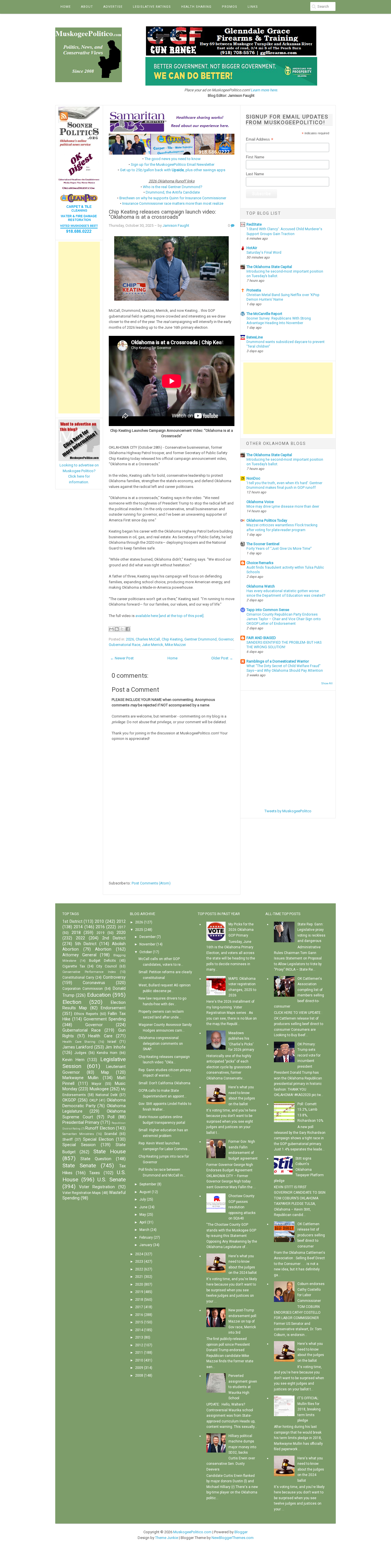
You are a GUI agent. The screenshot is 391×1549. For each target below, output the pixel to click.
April (142, 1222)
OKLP (93, 1100)
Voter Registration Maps (81, 1193)
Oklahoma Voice (260, 502)
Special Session (79, 1144)
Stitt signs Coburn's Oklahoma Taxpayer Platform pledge (299, 1169)
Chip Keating (172, 639)
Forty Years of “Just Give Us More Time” (278, 549)
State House (109, 1151)
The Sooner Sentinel (262, 544)
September (147, 1184)
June (143, 1207)
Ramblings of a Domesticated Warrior (277, 661)
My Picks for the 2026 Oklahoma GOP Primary (241, 929)
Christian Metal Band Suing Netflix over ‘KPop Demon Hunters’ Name (282, 297)
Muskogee (99, 1089)
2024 (139, 1254)
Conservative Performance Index (89, 972)
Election (71, 1002)
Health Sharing (196, 7)
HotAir (251, 248)
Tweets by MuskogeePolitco (287, 811)
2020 (121, 932)
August (145, 1192)
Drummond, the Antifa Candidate (173, 192)
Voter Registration (97, 1187)
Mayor (96, 1084)
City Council (106, 966)
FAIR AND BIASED (261, 638)
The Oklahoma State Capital (269, 267)
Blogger (241, 1532)
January (145, 1245)
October (145, 952)
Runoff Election (99, 1128)
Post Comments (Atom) (151, 883)
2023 (139, 1262)
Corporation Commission (82, 989)
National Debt (107, 1095)
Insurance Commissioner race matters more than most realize (172, 203)
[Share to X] (122, 629)
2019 (100, 933)
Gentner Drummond (200, 639)
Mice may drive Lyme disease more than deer (282, 506)
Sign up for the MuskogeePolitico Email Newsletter (172, 164)
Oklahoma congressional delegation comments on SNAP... (161, 1043)
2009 (139, 1368)
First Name (255, 157)
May (142, 1215)
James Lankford (77, 1047)
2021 (139, 1277)
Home (65, 7)
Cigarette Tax (73, 966)
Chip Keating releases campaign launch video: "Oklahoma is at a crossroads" (162, 214)
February (146, 1237)
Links (253, 7)
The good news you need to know (173, 159)
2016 (100, 927)
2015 (139, 1322)
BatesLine (254, 337)
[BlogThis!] (117, 629)
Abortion (103, 949)
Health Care (100, 1036)
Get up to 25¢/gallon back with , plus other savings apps (172, 170)
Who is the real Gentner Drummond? (172, 187)
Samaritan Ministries (78, 1134)
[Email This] (111, 629)
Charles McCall (148, 639)
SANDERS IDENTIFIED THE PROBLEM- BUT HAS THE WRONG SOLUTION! (283, 645)
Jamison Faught (176, 225)
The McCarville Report (264, 314)
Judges (80, 1053)
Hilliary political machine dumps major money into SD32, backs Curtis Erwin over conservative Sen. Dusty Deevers (231, 1452)
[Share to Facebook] (128, 629)
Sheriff (67, 1140)
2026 (130, 639)
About (87, 7)
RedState (254, 224)
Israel (111, 1042)
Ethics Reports (86, 1014)
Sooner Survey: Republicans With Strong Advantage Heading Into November (278, 320)
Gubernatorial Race (124, 645)
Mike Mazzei (175, 645)
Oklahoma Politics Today (266, 520)
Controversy (114, 977)
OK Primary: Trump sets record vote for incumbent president (309, 1055)
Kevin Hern (73, 1059)
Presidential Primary (80, 1122)
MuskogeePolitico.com (192, 1532)
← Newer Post (122, 658)
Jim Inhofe (115, 1047)
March (144, 1230)
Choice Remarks (259, 563)
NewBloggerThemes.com (233, 1538)
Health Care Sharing (78, 1042)
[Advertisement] (79, 327)
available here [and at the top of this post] (169, 616)
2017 (122, 927)
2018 (76, 932)
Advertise (113, 7)
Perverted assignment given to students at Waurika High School (242, 1387)
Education (99, 995)
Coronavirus (94, 982)
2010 (99, 921)
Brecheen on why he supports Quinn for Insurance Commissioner (172, 198)
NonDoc (253, 478)
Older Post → (222, 658)
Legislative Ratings (152, 7)
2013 (139, 1337)
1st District (72, 921)
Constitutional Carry (78, 977)
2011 (139, 1353)
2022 (80, 938)
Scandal (110, 1134)
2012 (121, 921)
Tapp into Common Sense (267, 610)
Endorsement (113, 1008)
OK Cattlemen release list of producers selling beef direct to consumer (311, 1235)
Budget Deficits (102, 961)
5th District (86, 943)
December (147, 937)
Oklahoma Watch (260, 586)
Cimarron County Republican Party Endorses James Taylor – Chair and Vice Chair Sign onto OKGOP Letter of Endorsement (283, 619)
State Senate (79, 1165)
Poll (111, 1117)
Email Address (259, 139)
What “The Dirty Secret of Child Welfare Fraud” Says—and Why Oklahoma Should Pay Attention (284, 668)
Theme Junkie (166, 1538)
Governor (225, 639)
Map (105, 1072)
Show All (327, 683)
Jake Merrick (152, 645)
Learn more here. (264, 90)
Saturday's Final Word (263, 253)
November (147, 944)
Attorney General (79, 955)
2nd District (114, 938)
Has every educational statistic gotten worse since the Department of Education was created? (285, 593)
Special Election (98, 1139)
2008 (139, 1375)
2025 (139, 930)
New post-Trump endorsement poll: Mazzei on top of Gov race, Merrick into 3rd (242, 1321)
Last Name (255, 174)
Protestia (253, 290)
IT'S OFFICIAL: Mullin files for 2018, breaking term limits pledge (309, 1409)
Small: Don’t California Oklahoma (164, 1083)
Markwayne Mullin (80, 1077)
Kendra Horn (107, 1053)
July (142, 1199)
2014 (78, 927)
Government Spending (105, 1019)
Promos (229, 7)
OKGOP (69, 1100)
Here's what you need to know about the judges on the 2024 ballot (310, 1469)
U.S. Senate (111, 1179)
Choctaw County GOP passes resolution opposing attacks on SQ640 (242, 1207)
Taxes (94, 1172)
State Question (96, 1158)
